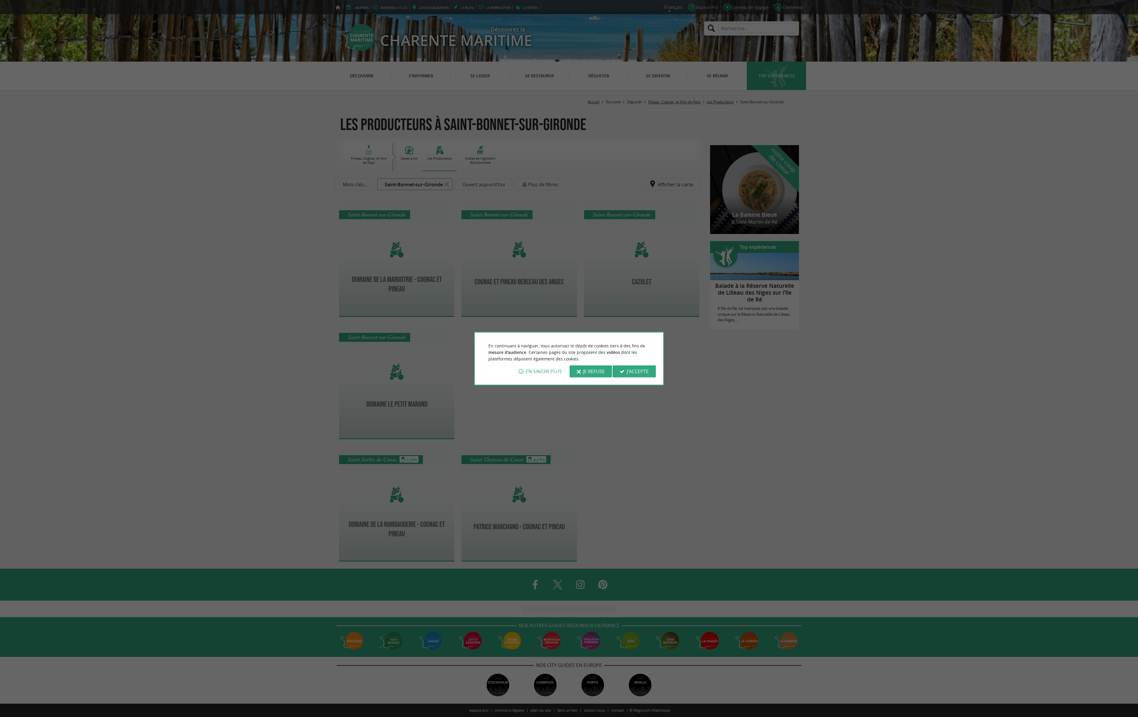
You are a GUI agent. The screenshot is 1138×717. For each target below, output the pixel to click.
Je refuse (594, 371)
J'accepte (638, 371)
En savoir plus (544, 371)
